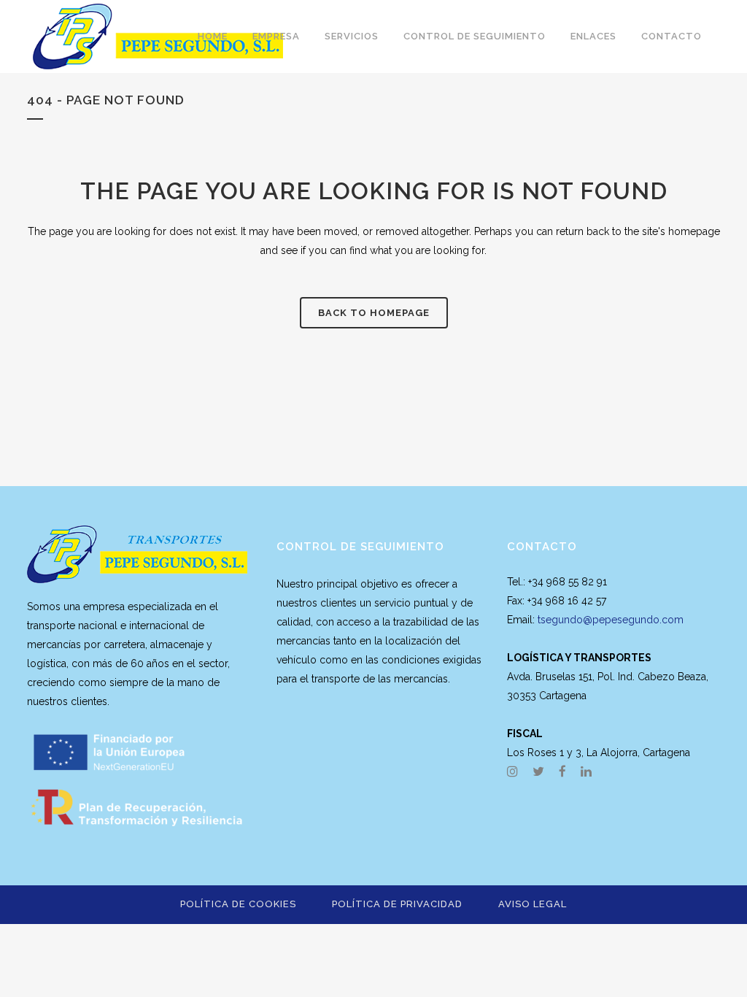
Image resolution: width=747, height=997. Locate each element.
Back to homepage (374, 312)
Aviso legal (532, 903)
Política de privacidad (397, 903)
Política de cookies (238, 903)
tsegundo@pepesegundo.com (611, 619)
